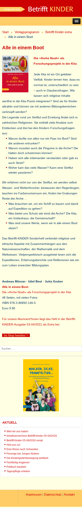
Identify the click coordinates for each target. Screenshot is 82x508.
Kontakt (69, 494)
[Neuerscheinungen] (41, 410)
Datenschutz (53, 494)
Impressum (34, 494)
